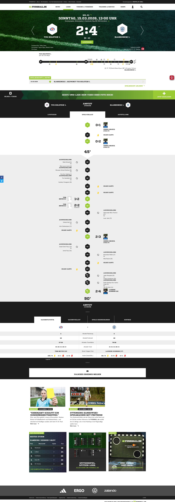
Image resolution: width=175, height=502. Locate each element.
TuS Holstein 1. (52, 37)
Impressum (31, 497)
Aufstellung (123, 114)
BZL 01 (86, 15)
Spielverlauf (87, 114)
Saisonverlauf (74, 319)
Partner (65, 1)
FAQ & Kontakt (72, 1)
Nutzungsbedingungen (52, 497)
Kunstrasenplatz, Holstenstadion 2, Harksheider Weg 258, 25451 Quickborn (86, 21)
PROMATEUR (32, 1)
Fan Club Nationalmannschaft (55, 1)
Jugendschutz (62, 497)
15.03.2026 (34, 81)
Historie (127, 319)
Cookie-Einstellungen (82, 497)
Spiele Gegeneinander (101, 319)
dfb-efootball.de (44, 1)
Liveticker (87, 42)
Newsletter (79, 1)
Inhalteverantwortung (71, 497)
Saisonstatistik (47, 319)
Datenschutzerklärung (41, 497)
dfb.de (38, 1)
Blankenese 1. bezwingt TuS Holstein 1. (72, 81)
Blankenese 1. (122, 37)
